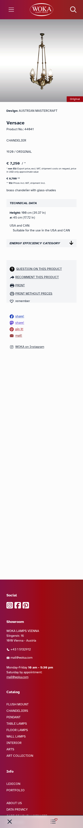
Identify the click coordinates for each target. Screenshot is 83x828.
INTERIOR (14, 743)
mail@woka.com (21, 658)
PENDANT (13, 717)
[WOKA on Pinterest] (26, 605)
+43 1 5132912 (20, 649)
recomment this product (37, 277)
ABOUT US (14, 803)
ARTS (10, 749)
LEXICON (13, 784)
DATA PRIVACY (17, 810)
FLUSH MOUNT (17, 704)
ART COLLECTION (19, 756)
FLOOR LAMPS (17, 730)
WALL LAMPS (16, 736)
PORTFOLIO (15, 790)
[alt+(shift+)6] (9, 821)
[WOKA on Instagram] (9, 605)
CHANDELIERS (17, 711)
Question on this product (39, 269)
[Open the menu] (14, 9)
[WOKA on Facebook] (18, 605)
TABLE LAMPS (16, 724)
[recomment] (12, 277)
